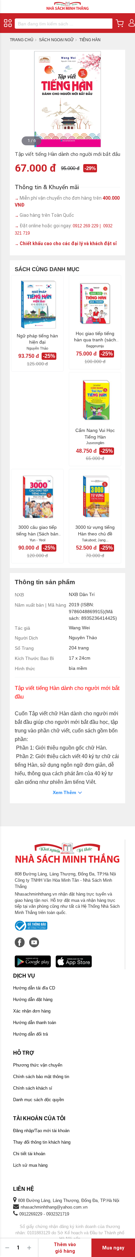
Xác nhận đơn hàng (31, 1011)
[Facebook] (20, 939)
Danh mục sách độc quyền (38, 1099)
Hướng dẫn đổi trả (30, 1034)
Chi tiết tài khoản (29, 1153)
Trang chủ (21, 40)
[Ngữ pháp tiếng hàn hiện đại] (37, 304)
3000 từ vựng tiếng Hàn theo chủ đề (95, 530)
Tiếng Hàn (90, 40)
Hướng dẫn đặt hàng (32, 999)
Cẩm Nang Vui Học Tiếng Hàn (95, 434)
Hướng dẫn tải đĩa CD (34, 988)
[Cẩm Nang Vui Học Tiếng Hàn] (95, 400)
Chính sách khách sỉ (32, 1088)
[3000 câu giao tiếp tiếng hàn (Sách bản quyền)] (37, 497)
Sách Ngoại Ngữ (56, 40)
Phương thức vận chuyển (37, 1065)
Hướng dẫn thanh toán (34, 1022)
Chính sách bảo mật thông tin (41, 1076)
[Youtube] (34, 939)
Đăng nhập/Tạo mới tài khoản (41, 1130)
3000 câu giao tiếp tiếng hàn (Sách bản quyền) (37, 531)
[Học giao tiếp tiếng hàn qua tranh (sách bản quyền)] (95, 303)
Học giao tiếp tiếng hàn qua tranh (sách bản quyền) (95, 337)
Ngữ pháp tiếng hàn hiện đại (37, 339)
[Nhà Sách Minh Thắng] (67, 2)
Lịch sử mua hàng (30, 1165)
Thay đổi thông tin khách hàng (41, 1142)
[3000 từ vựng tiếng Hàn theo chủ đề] (95, 497)
